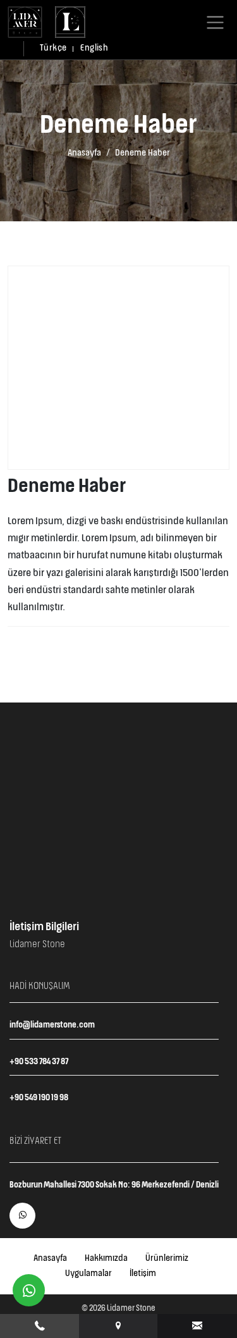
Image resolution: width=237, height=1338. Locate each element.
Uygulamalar (88, 1273)
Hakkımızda (106, 1258)
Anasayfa (84, 153)
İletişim (143, 1273)
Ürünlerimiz (166, 1258)
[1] (215, 22)
